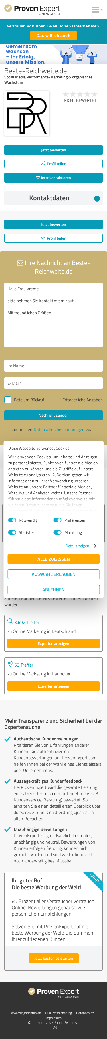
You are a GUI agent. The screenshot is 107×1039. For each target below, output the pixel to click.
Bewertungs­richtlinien (25, 1012)
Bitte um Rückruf (29, 400)
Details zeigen (77, 545)
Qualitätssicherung (58, 1012)
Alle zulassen (53, 559)
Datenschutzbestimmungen (59, 429)
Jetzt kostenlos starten (53, 958)
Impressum (53, 1017)
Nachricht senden (54, 415)
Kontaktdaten (49, 198)
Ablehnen (53, 589)
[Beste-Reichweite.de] (27, 113)
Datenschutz (85, 1012)
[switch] (58, 520)
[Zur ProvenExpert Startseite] (32, 10)
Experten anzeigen (53, 643)
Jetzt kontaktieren (55, 177)
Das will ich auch (53, 35)
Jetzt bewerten (53, 150)
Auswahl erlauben (54, 574)
